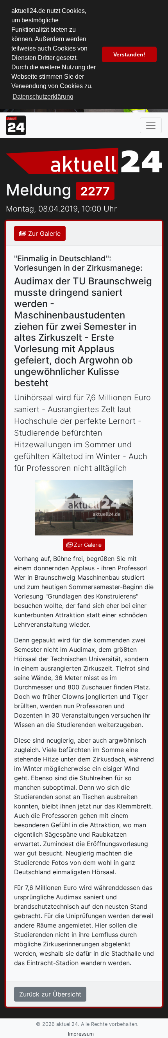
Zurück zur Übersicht (50, 994)
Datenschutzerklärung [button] (43, 96)
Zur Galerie (43, 233)
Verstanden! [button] (129, 54)
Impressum (81, 1034)
